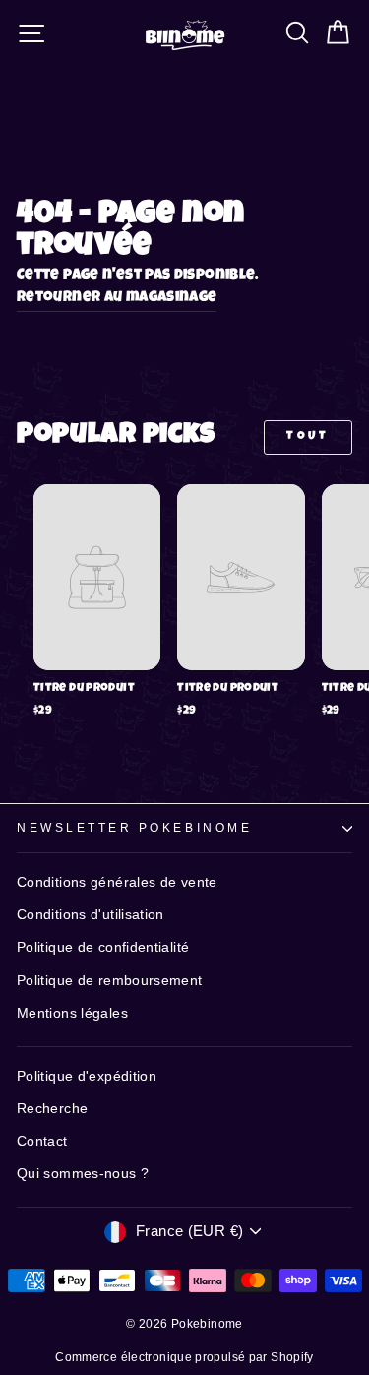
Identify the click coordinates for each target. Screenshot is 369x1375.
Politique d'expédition (86, 1076)
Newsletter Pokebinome (134, 827)
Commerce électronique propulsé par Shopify (184, 1357)
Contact (42, 1141)
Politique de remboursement (110, 980)
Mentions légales (72, 1013)
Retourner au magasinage (116, 298)
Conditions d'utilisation (90, 914)
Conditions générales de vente (117, 882)
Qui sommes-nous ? (83, 1173)
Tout (307, 437)
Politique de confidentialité (103, 947)
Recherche (52, 1108)
